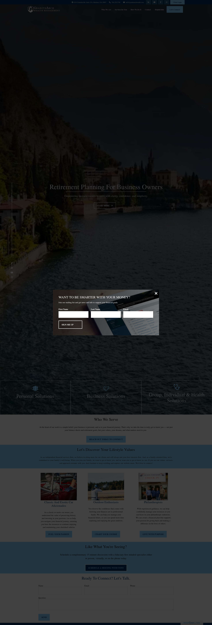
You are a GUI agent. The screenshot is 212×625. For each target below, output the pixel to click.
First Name (63, 309)
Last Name (95, 309)
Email (125, 309)
